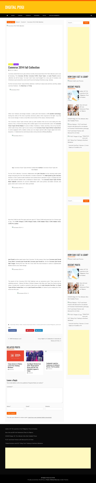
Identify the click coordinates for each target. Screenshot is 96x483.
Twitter (22, 330)
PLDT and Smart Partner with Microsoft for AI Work (19, 439)
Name (9, 406)
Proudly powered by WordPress (36, 479)
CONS (20, 324)
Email (28, 406)
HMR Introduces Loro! (15, 338)
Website (47, 406)
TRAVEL (20, 15)
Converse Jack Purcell (41, 324)
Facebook (13, 330)
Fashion (16, 64)
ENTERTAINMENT (54, 15)
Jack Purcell (58, 324)
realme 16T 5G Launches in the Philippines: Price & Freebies (21, 429)
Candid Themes (64, 479)
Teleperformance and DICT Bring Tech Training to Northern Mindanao (24, 443)
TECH (44, 15)
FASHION (36, 15)
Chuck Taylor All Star (14, 324)
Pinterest (30, 330)
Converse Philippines (50, 324)
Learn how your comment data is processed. (40, 417)
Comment (10, 386)
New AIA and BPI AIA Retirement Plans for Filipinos (19, 432)
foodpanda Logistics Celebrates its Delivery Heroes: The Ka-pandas (53, 365)
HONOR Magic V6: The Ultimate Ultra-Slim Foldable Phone (21, 436)
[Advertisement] (78, 49)
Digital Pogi (14, 7)
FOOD (13, 15)
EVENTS (28, 15)
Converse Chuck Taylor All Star (29, 324)
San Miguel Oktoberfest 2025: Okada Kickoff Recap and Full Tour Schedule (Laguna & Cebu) (34, 367)
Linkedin (39, 330)
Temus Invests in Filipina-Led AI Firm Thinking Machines (15, 365)
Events (11, 64)
